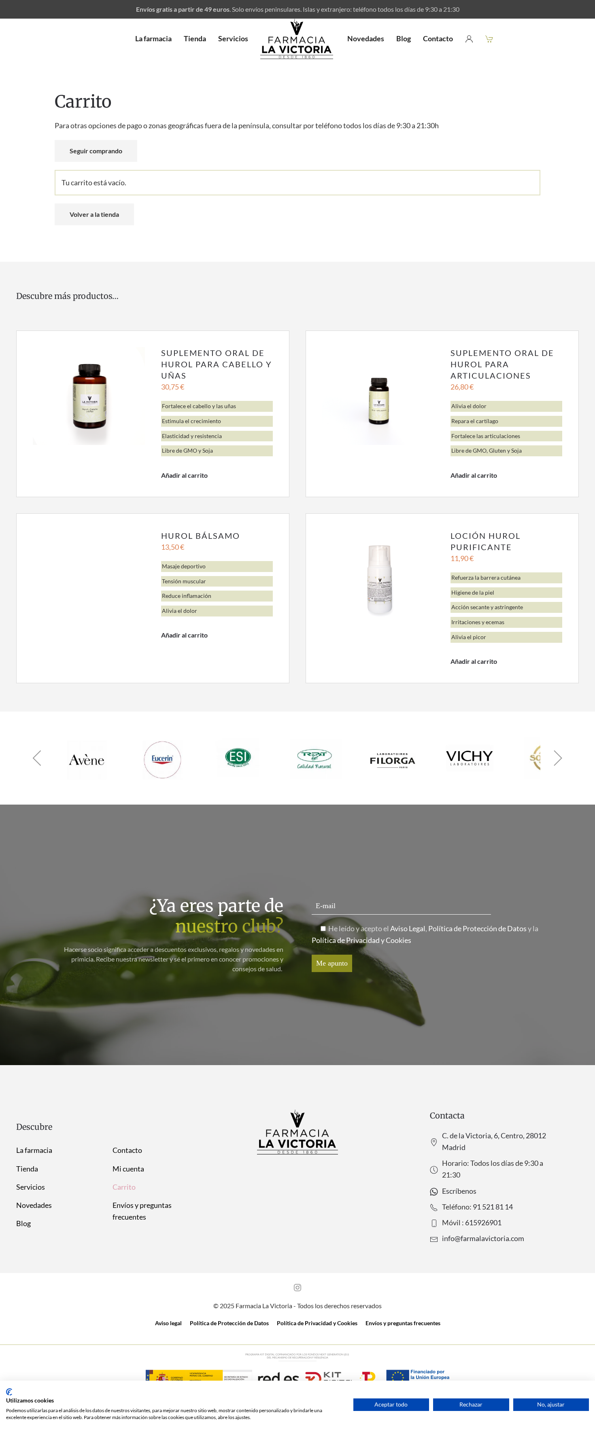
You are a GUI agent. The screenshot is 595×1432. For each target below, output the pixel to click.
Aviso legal (168, 1323)
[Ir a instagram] (297, 1286)
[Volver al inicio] (297, 39)
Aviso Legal (407, 928)
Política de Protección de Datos (477, 928)
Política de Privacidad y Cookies (361, 940)
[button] (37, 758)
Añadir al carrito (184, 475)
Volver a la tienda (94, 214)
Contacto (438, 38)
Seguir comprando (96, 151)
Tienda (195, 38)
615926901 (483, 1222)
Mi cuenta (128, 1168)
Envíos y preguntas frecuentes (142, 1211)
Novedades (365, 38)
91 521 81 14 (493, 1206)
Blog (403, 38)
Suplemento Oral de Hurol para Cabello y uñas (216, 364)
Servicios (233, 38)
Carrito (124, 1186)
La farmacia (153, 38)
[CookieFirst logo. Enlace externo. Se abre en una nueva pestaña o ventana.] (9, 1392)
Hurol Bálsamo (200, 535)
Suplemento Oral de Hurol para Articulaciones (502, 364)
